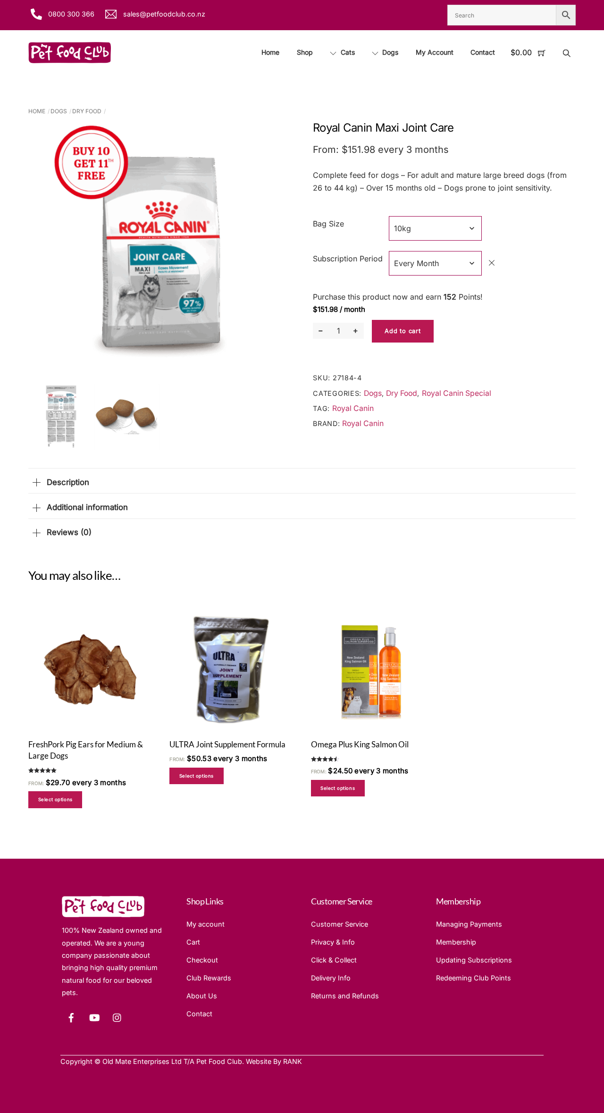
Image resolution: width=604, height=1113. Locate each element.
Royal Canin (353, 408)
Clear (491, 262)
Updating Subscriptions (474, 960)
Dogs (389, 52)
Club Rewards (208, 978)
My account (205, 924)
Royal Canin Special (456, 393)
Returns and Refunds (345, 996)
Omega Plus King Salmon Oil (360, 744)
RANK (292, 1061)
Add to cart (402, 331)
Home (270, 52)
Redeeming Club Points (473, 978)
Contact (482, 52)
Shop (305, 52)
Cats (347, 52)
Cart (193, 942)
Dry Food (86, 111)
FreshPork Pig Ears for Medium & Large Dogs (85, 750)
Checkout (202, 960)
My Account (434, 52)
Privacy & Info (333, 942)
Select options (55, 799)
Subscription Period (348, 258)
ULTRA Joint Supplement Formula (227, 744)
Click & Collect (334, 960)
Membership (456, 942)
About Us (201, 996)
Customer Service (339, 924)
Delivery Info (331, 978)
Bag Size (328, 223)
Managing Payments (469, 924)
